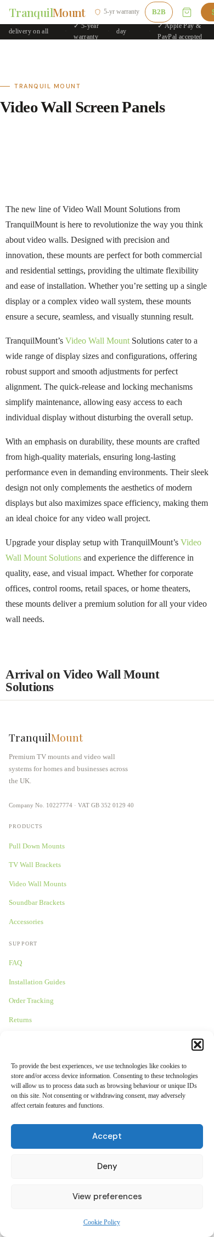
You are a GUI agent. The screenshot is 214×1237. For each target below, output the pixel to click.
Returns (20, 1020)
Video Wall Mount (97, 340)
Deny (107, 1166)
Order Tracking (31, 1000)
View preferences (107, 1196)
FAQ (15, 963)
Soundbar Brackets (37, 902)
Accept (107, 1136)
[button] (197, 1044)
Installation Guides (37, 982)
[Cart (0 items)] (186, 12)
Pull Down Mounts (37, 846)
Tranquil (47, 12)
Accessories (26, 921)
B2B (159, 12)
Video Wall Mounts (37, 884)
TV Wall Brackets (35, 864)
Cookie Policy (101, 1222)
